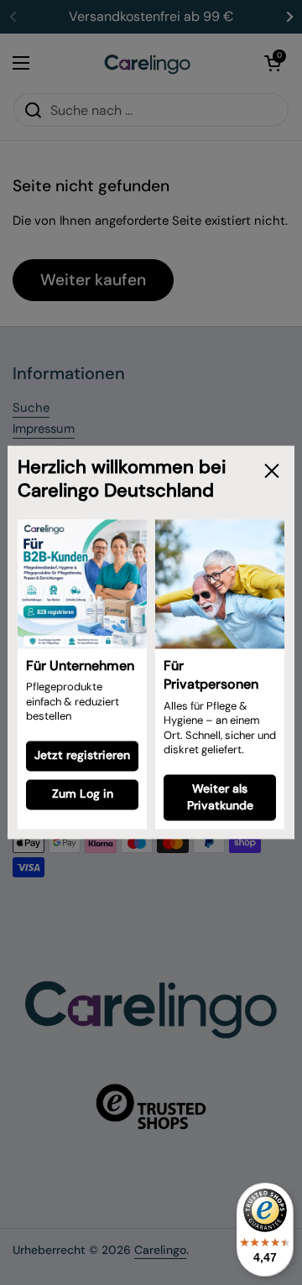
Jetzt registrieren (82, 755)
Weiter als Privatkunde (220, 797)
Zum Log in (82, 794)
